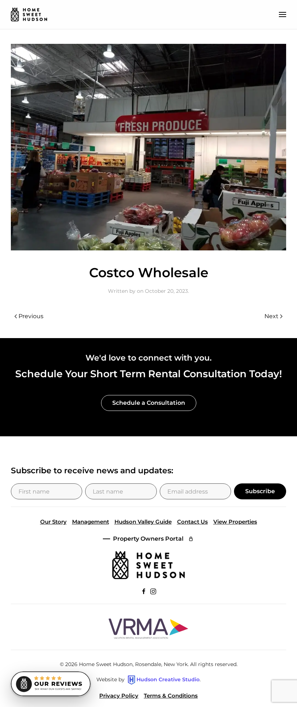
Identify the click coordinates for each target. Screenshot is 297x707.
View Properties (235, 521)
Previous (30, 316)
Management (90, 521)
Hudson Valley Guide (143, 521)
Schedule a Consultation (148, 402)
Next (271, 316)
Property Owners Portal (148, 538)
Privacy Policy (118, 695)
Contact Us (192, 521)
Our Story (53, 521)
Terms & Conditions (171, 695)
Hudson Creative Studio (168, 679)
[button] (282, 14)
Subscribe (260, 491)
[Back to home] (29, 14)
